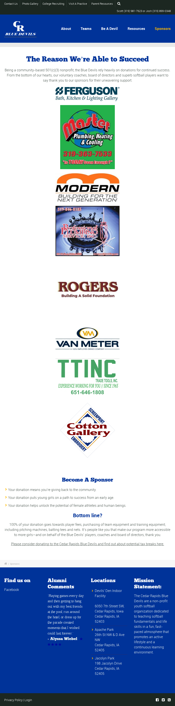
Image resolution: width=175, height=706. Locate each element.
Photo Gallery (30, 4)
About (66, 28)
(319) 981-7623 (133, 11)
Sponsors (163, 28)
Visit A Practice (78, 4)
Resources (136, 28)
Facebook (11, 589)
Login (28, 700)
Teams (86, 28)
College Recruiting (53, 4)
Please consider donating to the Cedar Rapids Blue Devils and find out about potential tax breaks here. (87, 544)
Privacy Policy (13, 700)
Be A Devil (109, 28)
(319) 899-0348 (161, 11)
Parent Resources (102, 4)
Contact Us (11, 4)
